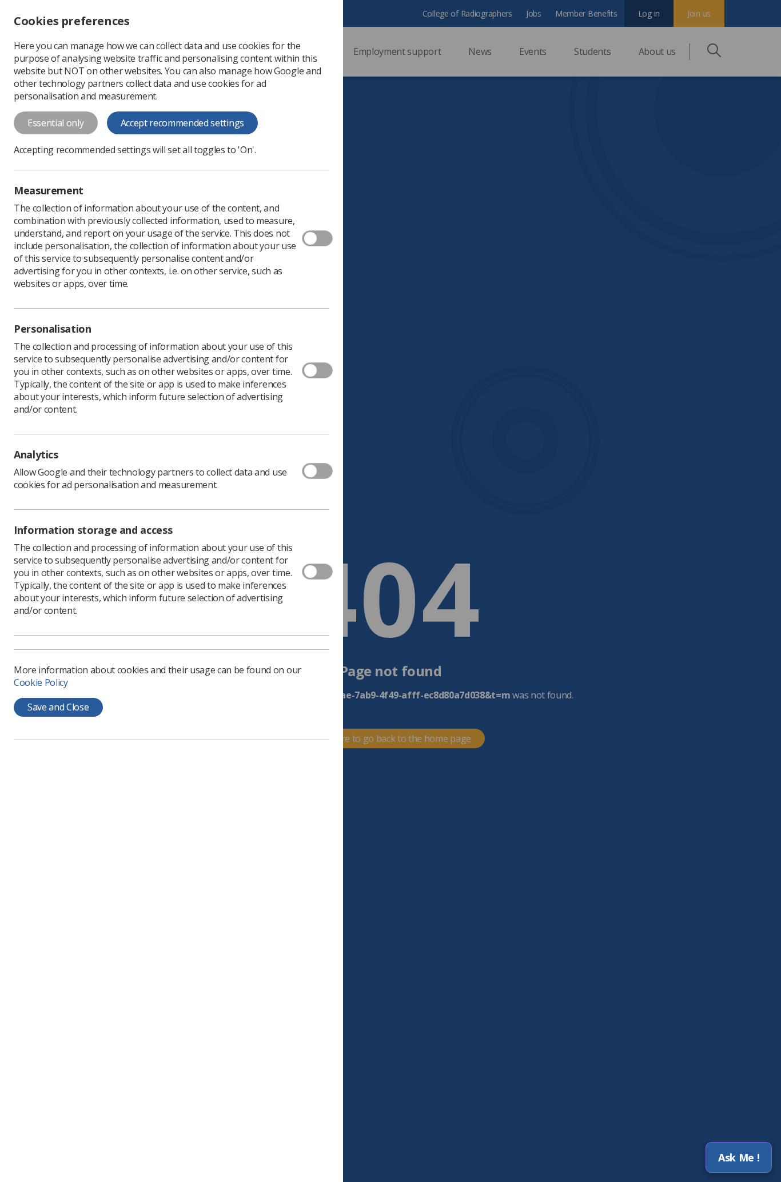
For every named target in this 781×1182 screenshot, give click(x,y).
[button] (739, 1157)
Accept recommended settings (182, 123)
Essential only (55, 123)
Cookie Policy (41, 682)
